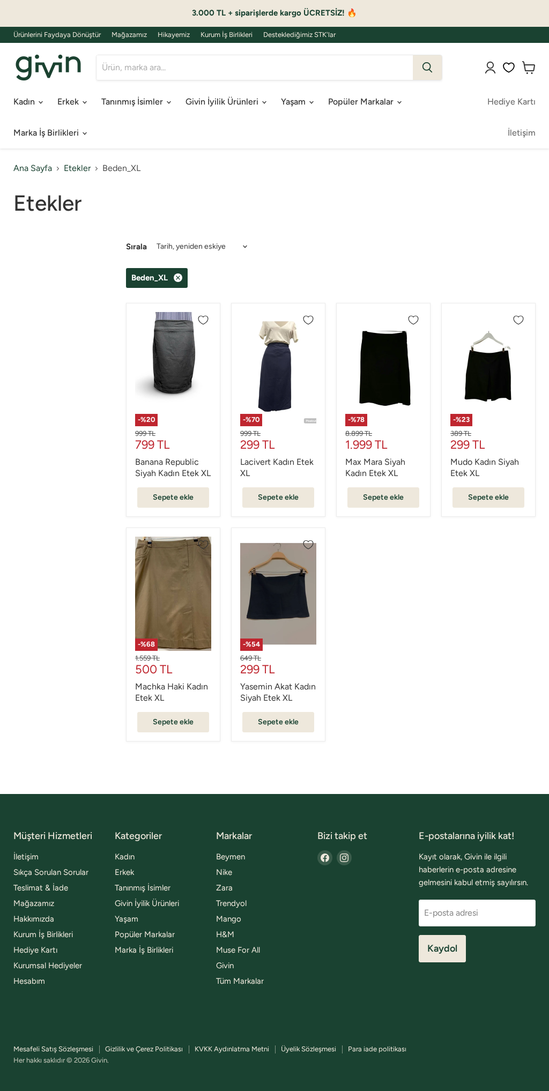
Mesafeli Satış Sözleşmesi (53, 1049)
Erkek (69, 102)
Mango (228, 919)
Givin (225, 965)
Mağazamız (129, 35)
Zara (224, 888)
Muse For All (238, 950)
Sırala (136, 246)
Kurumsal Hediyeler (47, 965)
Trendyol (231, 903)
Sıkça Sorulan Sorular (50, 872)
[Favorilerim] (508, 67)
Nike (224, 872)
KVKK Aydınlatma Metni (232, 1049)
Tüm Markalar (240, 981)
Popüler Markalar (362, 102)
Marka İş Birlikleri (47, 133)
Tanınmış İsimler (133, 102)
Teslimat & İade (40, 888)
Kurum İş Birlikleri (227, 35)
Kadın (25, 102)
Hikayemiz (174, 35)
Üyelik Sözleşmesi (308, 1049)
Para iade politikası (377, 1049)
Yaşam (294, 102)
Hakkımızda (33, 919)
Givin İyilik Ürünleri (223, 102)
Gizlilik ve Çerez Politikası (144, 1049)
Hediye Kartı (511, 102)
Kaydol (442, 948)
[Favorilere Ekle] (203, 320)
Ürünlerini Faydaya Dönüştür (57, 35)
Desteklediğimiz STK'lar (299, 35)
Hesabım (29, 981)
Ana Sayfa (32, 168)
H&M (225, 934)
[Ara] (427, 67)
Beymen (230, 857)
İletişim (522, 133)
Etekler (77, 168)
